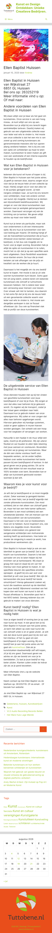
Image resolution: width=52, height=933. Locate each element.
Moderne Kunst (13, 823)
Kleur (5, 807)
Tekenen (12, 827)
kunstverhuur (18, 647)
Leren (6, 823)
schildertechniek (38, 823)
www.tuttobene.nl (26, 929)
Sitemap (22, 926)
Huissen (23, 704)
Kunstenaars (22, 807)
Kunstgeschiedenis (11, 820)
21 (31, 864)
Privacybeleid (34, 926)
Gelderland (12, 704)
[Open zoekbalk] (46, 19)
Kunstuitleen (26, 819)
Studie (6, 827)
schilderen (24, 823)
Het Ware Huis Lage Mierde (20, 715)
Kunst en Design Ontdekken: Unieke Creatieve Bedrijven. (31, 7)
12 (18, 858)
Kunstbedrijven (35, 704)
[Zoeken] (43, 729)
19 (18, 864)
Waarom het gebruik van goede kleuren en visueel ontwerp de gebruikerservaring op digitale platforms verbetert (24, 775)
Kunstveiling (41, 819)
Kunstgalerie (29, 815)
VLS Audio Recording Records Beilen (25, 711)
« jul (5, 881)
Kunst (9, 707)
